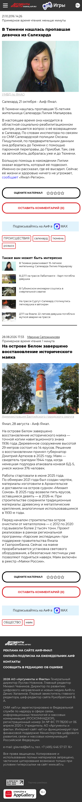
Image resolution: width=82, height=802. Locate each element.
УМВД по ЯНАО (13, 94)
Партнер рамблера (37, 782)
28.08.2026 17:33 (13, 337)
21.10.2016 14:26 (12, 16)
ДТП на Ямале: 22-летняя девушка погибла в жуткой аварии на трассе (47, 315)
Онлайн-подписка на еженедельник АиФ (39, 656)
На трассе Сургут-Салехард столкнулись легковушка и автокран (44, 303)
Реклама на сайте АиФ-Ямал (27, 650)
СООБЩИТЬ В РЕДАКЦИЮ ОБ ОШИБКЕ (33, 667)
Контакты (11, 661)
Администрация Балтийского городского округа (38, 416)
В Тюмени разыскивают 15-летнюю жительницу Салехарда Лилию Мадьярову (45, 265)
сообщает (10, 177)
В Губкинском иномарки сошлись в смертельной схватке (41, 290)
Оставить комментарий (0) (41, 208)
